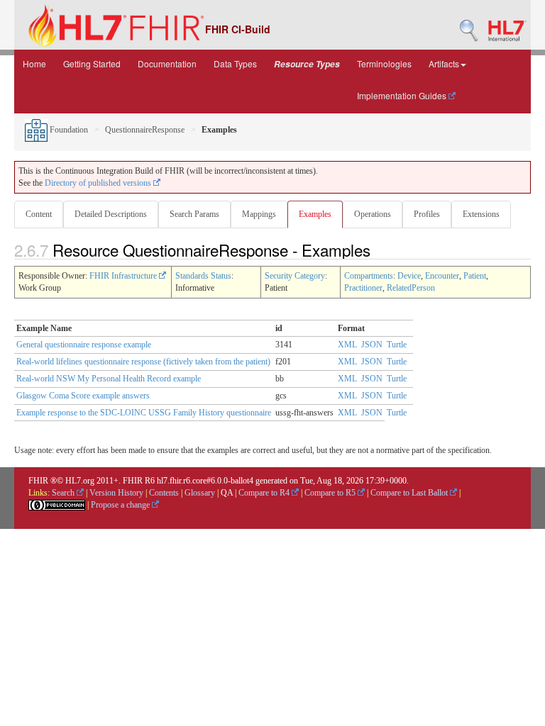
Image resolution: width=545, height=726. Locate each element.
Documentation (167, 63)
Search (64, 493)
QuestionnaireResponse (145, 130)
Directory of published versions (99, 183)
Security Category (295, 276)
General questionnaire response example (83, 345)
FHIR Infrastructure (124, 276)
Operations (372, 214)
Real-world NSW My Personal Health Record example (108, 379)
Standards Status (203, 276)
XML (347, 345)
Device (409, 276)
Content (39, 214)
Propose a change (121, 505)
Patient (474, 276)
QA (227, 493)
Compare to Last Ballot (410, 493)
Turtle (397, 345)
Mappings (259, 214)
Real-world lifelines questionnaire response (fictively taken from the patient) (143, 362)
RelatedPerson (411, 288)
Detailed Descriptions (111, 214)
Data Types (235, 63)
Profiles (427, 214)
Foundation (68, 130)
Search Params (194, 214)
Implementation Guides (402, 95)
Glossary (200, 493)
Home (34, 63)
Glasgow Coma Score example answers (83, 396)
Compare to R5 (331, 493)
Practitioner (363, 288)
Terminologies (384, 63)
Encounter (442, 276)
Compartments (368, 276)
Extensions (481, 214)
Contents (164, 493)
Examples (315, 214)
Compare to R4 (265, 493)
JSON (371, 345)
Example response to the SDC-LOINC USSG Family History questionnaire (143, 413)
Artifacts (444, 63)
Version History (116, 493)
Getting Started (92, 63)
